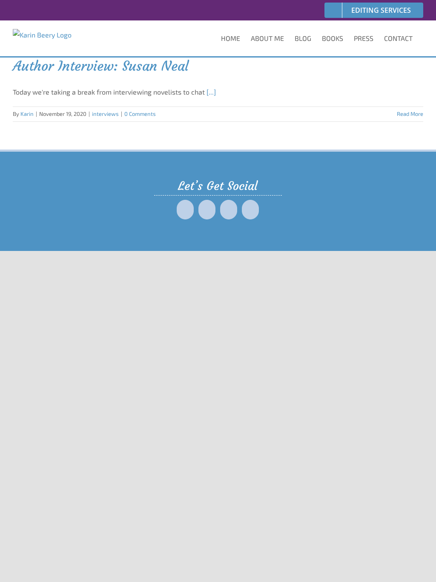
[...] (211, 92)
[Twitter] (206, 209)
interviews (105, 113)
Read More (410, 113)
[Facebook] (185, 209)
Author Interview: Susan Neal (101, 66)
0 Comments (140, 113)
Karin (27, 113)
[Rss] (250, 209)
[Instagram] (228, 209)
